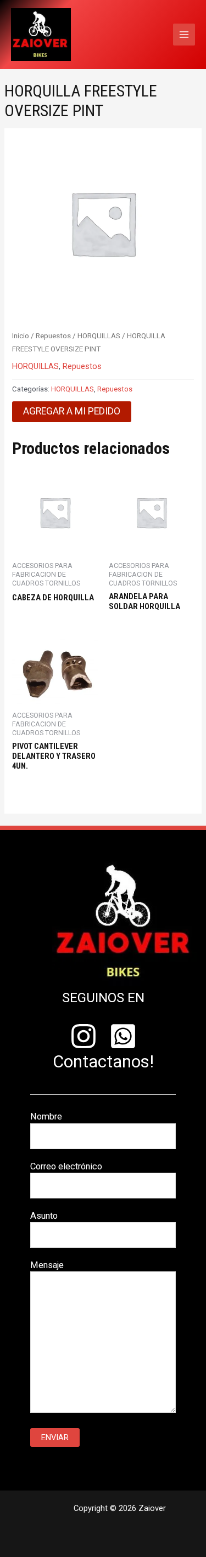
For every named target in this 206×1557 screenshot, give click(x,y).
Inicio (20, 336)
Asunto (44, 1216)
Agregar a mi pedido (71, 411)
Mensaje (47, 1265)
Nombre (46, 1116)
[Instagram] (83, 1036)
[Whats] (123, 1036)
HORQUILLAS (98, 336)
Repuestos (53, 336)
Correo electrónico (66, 1166)
